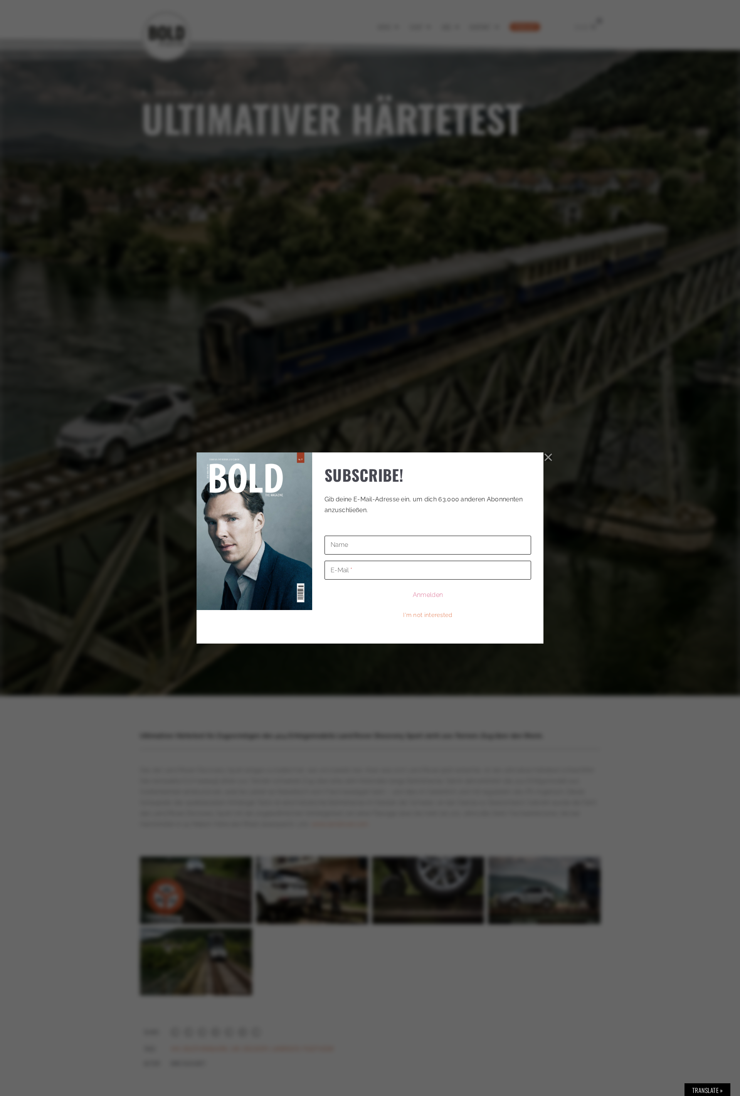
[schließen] (548, 457)
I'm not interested (427, 615)
